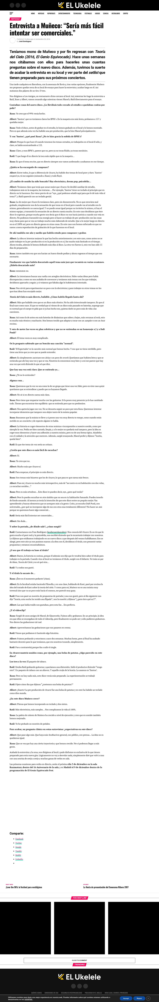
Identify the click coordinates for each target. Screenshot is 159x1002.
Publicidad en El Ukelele (93, 993)
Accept (126, 998)
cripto (125, 13)
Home (33, 13)
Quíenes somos (36, 993)
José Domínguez (25, 41)
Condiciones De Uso (51, 993)
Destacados (116, 13)
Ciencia (105, 13)
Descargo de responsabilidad (71, 993)
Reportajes (51, 13)
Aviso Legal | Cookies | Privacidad (116, 993)
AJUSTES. (28, 999)
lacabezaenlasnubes (56, 532)
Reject (139, 998)
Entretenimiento (64, 13)
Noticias (41, 13)
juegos (97, 13)
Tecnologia (77, 13)
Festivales (88, 13)
